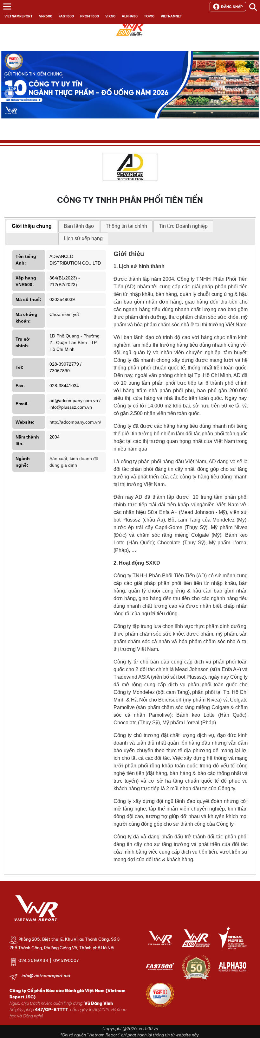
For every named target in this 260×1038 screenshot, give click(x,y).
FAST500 (66, 16)
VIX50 (110, 16)
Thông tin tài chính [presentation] (126, 226)
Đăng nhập (232, 6)
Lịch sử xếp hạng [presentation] (83, 238)
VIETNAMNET (171, 16)
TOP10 (149, 16)
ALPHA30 (130, 16)
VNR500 (45, 16)
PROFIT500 (89, 16)
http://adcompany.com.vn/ (75, 422)
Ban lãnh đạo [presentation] (79, 226)
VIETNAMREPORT (18, 16)
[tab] (31, 226)
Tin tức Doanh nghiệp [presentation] (183, 226)
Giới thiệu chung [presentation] (32, 226)
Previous (9, 93)
